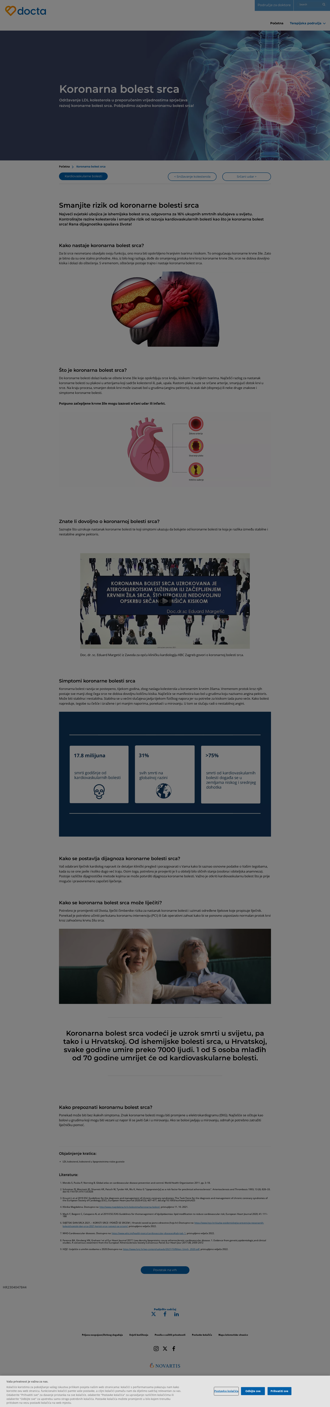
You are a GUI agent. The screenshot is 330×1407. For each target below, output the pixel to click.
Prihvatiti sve (279, 1391)
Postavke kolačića (226, 1391)
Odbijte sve (253, 1391)
